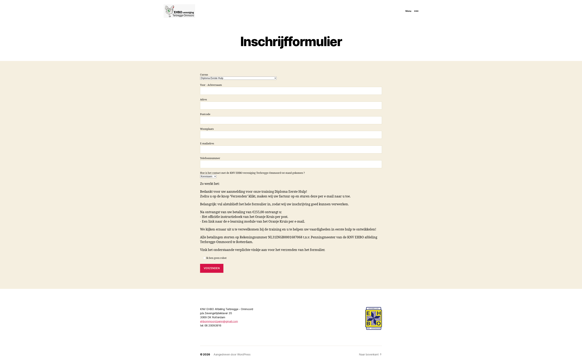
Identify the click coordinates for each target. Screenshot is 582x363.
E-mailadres (207, 143)
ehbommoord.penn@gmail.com (219, 321)
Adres (203, 99)
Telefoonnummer (210, 158)
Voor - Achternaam (211, 85)
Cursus (204, 74)
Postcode (205, 114)
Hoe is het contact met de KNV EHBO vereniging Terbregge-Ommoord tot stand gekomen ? (252, 173)
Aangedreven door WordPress (232, 354)
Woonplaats (207, 129)
